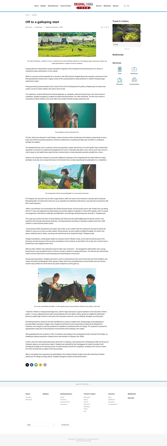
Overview (28, 397)
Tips (85, 411)
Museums (87, 404)
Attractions (87, 397)
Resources (29, 399)
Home (27, 15)
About (28, 394)
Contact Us (65, 425)
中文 (128, 6)
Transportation (112, 404)
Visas (110, 397)
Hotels (86, 409)
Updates (34, 15)
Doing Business (66, 394)
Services (116, 63)
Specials (131, 398)
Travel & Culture (120, 21)
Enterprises (63, 404)
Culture (86, 402)
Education (111, 402)
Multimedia (117, 54)
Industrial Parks (65, 402)
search (124, 5)
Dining (86, 399)
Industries (63, 399)
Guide (62, 397)
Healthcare (111, 399)
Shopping (86, 406)
